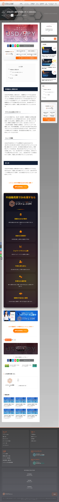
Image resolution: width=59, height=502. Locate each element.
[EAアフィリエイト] (38, 464)
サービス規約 (5, 453)
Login (54, 494)
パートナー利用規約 (6, 458)
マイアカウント (6, 445)
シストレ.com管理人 (9, 385)
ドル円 (12, 15)
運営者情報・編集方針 (7, 460)
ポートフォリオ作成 (6, 440)
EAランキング (5, 438)
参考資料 (33, 438)
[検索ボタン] (56, 4)
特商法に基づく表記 (6, 455)
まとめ (11, 78)
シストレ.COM (5, 434)
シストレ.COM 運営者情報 (8, 462)
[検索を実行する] (55, 39)
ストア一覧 (5, 443)
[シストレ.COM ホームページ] (7, 494)
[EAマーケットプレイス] (38, 456)
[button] (8, 45)
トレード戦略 (14, 75)
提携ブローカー (34, 436)
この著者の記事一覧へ (22, 385)
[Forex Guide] (8, 4)
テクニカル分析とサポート (17, 72)
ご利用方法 (33, 434)
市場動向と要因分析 (14, 69)
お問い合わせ (33, 440)
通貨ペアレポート (6, 15)
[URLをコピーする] (1, 258)
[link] (18, 380)
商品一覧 (4, 436)
